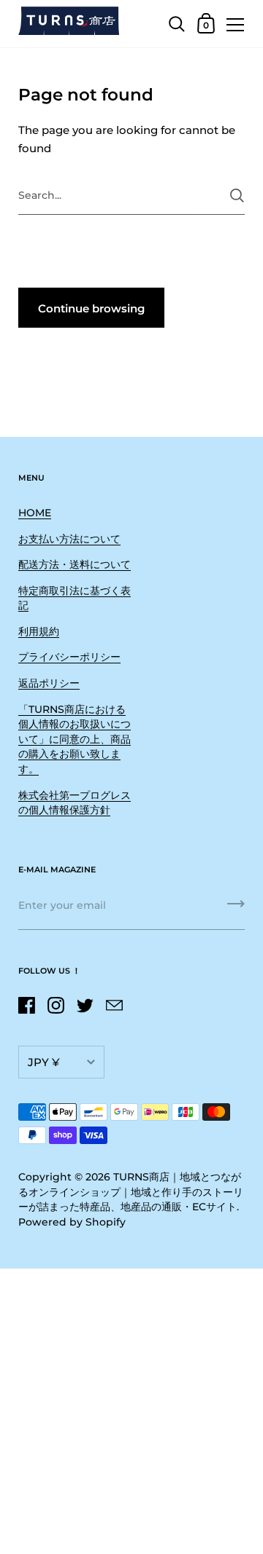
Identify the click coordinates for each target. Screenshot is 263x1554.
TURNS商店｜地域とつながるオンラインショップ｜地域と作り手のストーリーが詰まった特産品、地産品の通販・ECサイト (130, 1191)
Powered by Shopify (72, 1222)
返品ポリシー (49, 683)
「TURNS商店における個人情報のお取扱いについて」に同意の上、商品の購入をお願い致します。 (74, 739)
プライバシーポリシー (69, 657)
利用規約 (38, 631)
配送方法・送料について (74, 564)
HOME (34, 512)
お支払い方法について (69, 539)
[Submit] (237, 195)
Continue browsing (91, 308)
